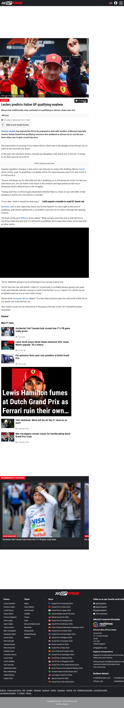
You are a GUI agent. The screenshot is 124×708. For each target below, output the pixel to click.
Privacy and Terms (14, 690)
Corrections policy (100, 690)
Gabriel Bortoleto (10, 668)
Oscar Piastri (8, 614)
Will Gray (5, 115)
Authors (3, 690)
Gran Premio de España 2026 (63, 651)
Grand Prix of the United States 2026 (65, 665)
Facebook (45, 690)
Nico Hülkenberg (10, 672)
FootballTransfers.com (101, 678)
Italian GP (4, 100)
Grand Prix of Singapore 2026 (63, 661)
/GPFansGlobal (101, 614)
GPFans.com (98, 681)
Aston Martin (29, 607)
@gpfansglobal (101, 607)
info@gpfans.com (100, 648)
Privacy (28, 693)
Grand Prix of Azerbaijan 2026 (63, 655)
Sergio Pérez (8, 678)
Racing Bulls (28, 631)
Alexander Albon (10, 634)
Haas (26, 621)
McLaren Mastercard (32, 624)
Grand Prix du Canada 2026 (62, 621)
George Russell (9, 644)
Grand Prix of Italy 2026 (60, 648)
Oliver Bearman (9, 648)
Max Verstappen (10, 631)
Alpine (26, 604)
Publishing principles (85, 690)
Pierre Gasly (8, 621)
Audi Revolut (29, 610)
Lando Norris (8, 610)
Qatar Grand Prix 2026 (60, 678)
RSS (23, 690)
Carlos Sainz (8, 638)
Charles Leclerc (8, 131)
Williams (24, 218)
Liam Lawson (9, 627)
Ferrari (82, 169)
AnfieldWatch (119, 681)
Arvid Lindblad (9, 661)
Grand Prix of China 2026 (61, 607)
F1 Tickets (21, 693)
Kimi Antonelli (9, 641)
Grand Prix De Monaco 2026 (62, 624)
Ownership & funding (8, 693)
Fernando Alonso (21, 298)
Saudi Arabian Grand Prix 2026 (63, 614)
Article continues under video (44, 163)
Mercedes (27, 627)
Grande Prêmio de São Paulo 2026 (64, 672)
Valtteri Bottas (9, 675)
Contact (30, 690)
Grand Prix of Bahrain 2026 (62, 658)
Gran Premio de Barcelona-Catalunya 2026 (68, 627)
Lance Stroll (8, 658)
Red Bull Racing (30, 634)
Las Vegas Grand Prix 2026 (62, 675)
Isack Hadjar (8, 624)
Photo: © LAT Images (8, 96)
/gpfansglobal (100, 604)
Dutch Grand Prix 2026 (60, 644)
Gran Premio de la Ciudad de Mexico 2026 (67, 668)
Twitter (53, 690)
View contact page (99, 667)
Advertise (37, 690)
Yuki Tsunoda (9, 665)
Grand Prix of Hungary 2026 (62, 641)
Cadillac (27, 614)
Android (69, 690)
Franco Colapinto (10, 617)
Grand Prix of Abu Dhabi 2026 (63, 682)
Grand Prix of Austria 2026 (62, 631)
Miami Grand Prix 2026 (60, 617)
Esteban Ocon (9, 651)
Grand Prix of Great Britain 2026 (64, 634)
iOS (74, 690)
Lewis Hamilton (9, 604)
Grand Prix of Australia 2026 (62, 604)
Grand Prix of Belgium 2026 (62, 638)
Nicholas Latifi (7, 206)
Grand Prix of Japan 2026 (61, 610)
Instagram (61, 690)
